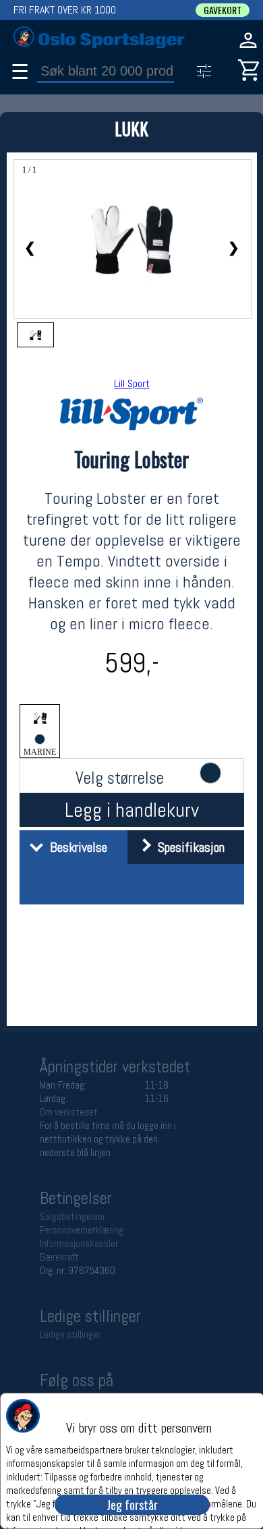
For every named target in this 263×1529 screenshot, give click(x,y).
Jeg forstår (132, 1504)
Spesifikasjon (188, 847)
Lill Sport (132, 383)
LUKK (131, 128)
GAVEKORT (222, 10)
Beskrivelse (75, 847)
